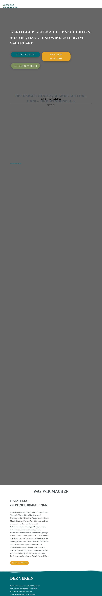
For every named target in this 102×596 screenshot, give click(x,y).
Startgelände (25, 54)
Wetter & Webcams (56, 56)
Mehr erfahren (19, 563)
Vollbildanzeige (15, 163)
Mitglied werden (25, 66)
